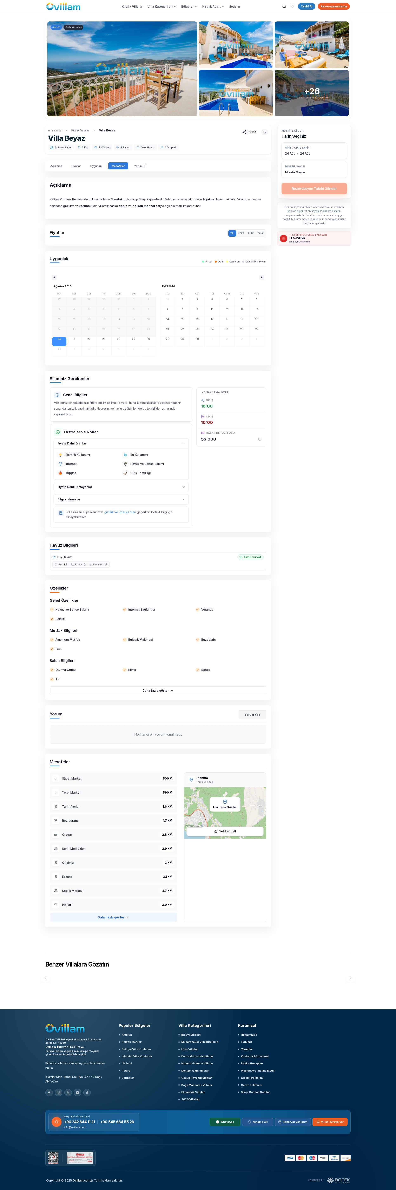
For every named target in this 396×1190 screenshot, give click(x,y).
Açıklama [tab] (56, 166)
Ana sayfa (54, 130)
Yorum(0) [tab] (140, 166)
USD (241, 233)
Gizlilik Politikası (252, 1077)
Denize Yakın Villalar (195, 1070)
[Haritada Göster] (225, 813)
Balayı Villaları (191, 1034)
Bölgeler (187, 6)
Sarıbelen (128, 1077)
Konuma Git (260, 1121)
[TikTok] (87, 1092)
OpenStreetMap (195, 826)
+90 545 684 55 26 (117, 1122)
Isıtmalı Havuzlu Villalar (197, 1063)
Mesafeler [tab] (118, 166)
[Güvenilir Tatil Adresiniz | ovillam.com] (63, 6)
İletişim (234, 6)
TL (232, 233)
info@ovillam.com (75, 1127)
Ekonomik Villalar (193, 1092)
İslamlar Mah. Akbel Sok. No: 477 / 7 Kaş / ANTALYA (73, 1079)
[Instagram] (58, 1092)
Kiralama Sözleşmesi (255, 1056)
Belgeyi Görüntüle (299, 241)
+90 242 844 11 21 (79, 1122)
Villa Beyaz (107, 130)
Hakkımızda (249, 1034)
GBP (261, 233)
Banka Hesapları (252, 1063)
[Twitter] (68, 1092)
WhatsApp (227, 1121)
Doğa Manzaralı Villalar (196, 1085)
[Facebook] (49, 1092)
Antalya (127, 1034)
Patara (126, 1070)
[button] (314, 169)
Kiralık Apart (211, 6)
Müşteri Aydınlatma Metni (258, 1070)
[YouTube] (77, 1092)
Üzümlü (127, 1063)
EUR (251, 233)
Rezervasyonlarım (334, 6)
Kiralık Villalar (132, 6)
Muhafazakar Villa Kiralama (199, 1041)
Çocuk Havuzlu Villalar (196, 1077)
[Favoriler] (292, 6)
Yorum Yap (252, 714)
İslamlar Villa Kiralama (137, 1056)
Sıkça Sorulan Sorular (255, 1092)
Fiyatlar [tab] (76, 166)
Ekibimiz (246, 1041)
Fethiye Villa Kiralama (136, 1049)
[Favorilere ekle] (264, 132)
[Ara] (284, 6)
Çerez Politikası (251, 1085)
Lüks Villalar (189, 1049)
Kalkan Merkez (132, 1041)
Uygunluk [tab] (96, 166)
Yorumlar (247, 1049)
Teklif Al (306, 6)
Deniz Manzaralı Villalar (197, 1056)
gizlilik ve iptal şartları (120, 512)
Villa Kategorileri (160, 6)
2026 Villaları (190, 1099)
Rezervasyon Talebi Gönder (314, 189)
